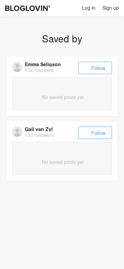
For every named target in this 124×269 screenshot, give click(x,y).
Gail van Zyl (39, 129)
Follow (98, 67)
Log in (88, 7)
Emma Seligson (43, 64)
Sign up (110, 7)
